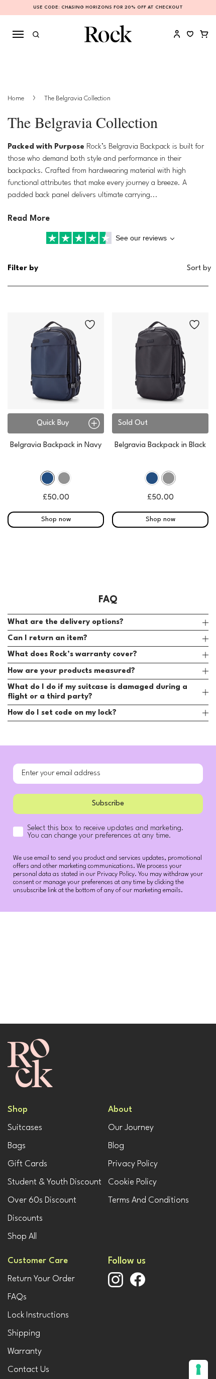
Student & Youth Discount (54, 1182)
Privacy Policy (133, 1164)
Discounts (25, 1218)
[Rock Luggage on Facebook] (137, 1285)
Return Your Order (41, 1279)
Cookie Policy (132, 1182)
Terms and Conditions (148, 1200)
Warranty (25, 1351)
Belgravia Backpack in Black (160, 445)
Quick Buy (53, 423)
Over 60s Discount (42, 1200)
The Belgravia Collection (77, 98)
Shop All (22, 1236)
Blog (116, 1146)
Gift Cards (27, 1164)
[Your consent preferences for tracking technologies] (198, 1369)
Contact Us (28, 1369)
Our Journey (131, 1127)
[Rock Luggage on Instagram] (115, 1285)
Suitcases (25, 1127)
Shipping (24, 1333)
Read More (29, 218)
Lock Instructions (38, 1315)
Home (17, 98)
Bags (17, 1146)
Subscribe (108, 803)
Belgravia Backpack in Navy (55, 445)
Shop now (56, 519)
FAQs (17, 1297)
